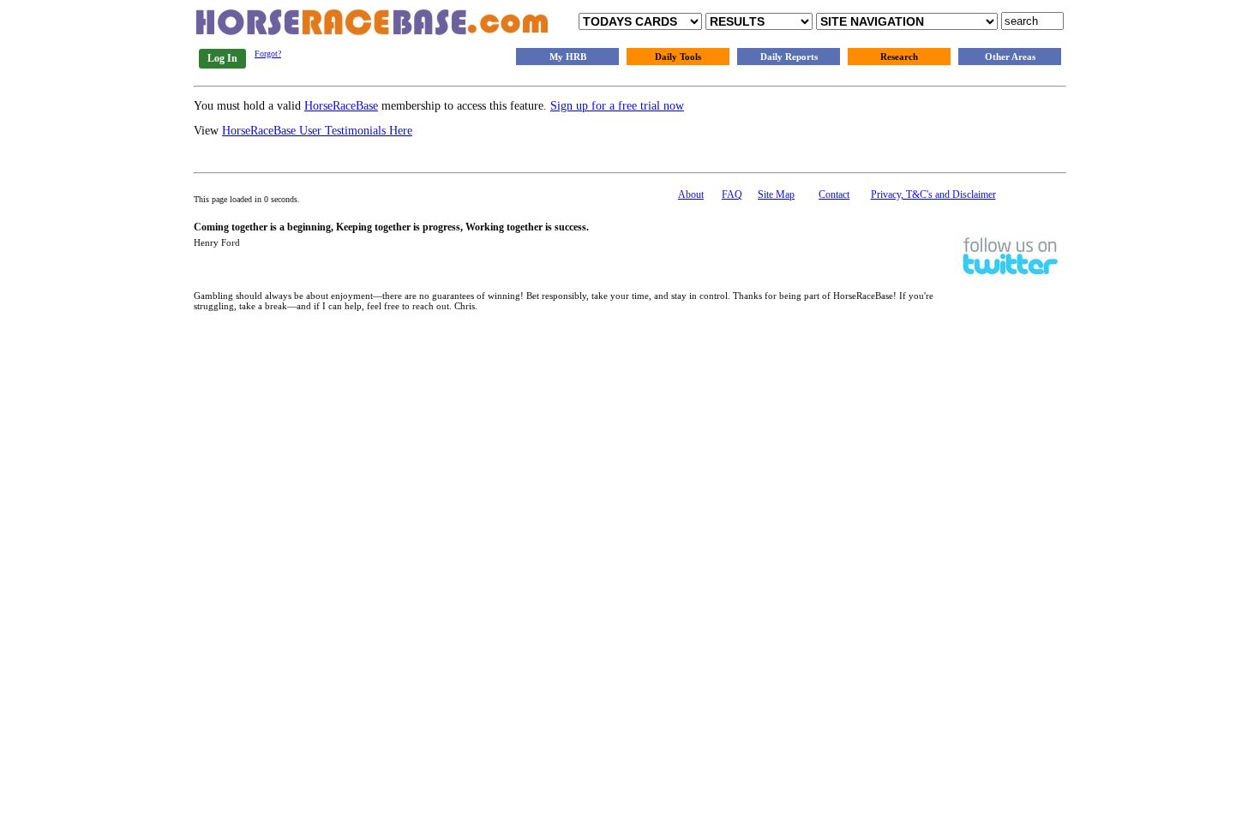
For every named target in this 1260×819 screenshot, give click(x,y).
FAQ (732, 194)
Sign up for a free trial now (617, 105)
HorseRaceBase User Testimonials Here (317, 130)
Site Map (776, 194)
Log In (222, 58)
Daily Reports (789, 56)
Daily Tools (678, 56)
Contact (834, 194)
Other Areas (1010, 56)
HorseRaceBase (341, 105)
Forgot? (268, 53)
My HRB (567, 56)
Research (899, 56)
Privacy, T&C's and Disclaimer (933, 194)
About (691, 194)
